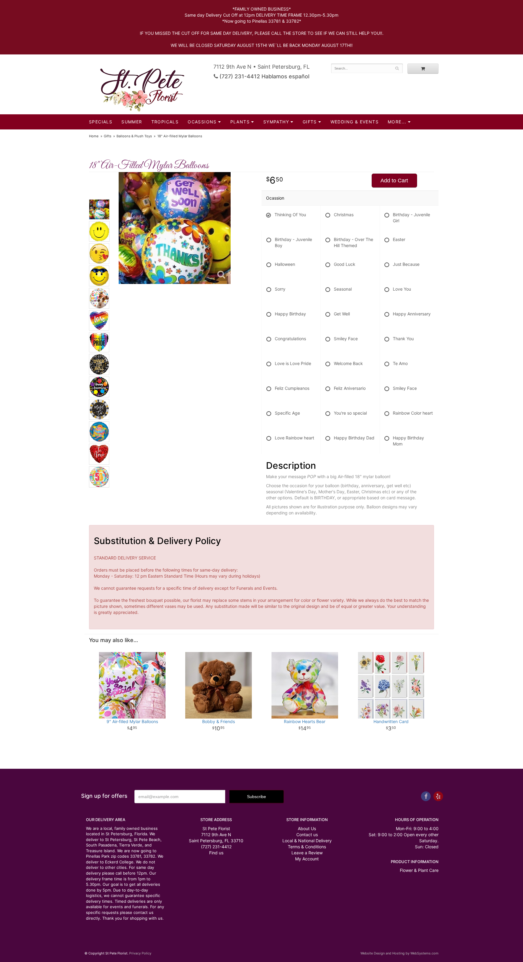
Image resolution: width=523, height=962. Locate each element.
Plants (240, 121)
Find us (216, 852)
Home (94, 136)
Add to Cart (394, 181)
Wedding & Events (355, 121)
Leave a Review (307, 852)
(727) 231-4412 (216, 846)
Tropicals (165, 121)
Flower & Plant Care (419, 870)
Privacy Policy (140, 953)
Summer (131, 121)
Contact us (307, 834)
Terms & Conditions (307, 846)
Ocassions (202, 121)
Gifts (310, 121)
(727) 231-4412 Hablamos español (263, 76)
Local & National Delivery (307, 840)
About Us (307, 828)
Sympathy (276, 121)
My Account (307, 858)
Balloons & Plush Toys (134, 136)
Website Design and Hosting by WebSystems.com (399, 953)
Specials (100, 121)
